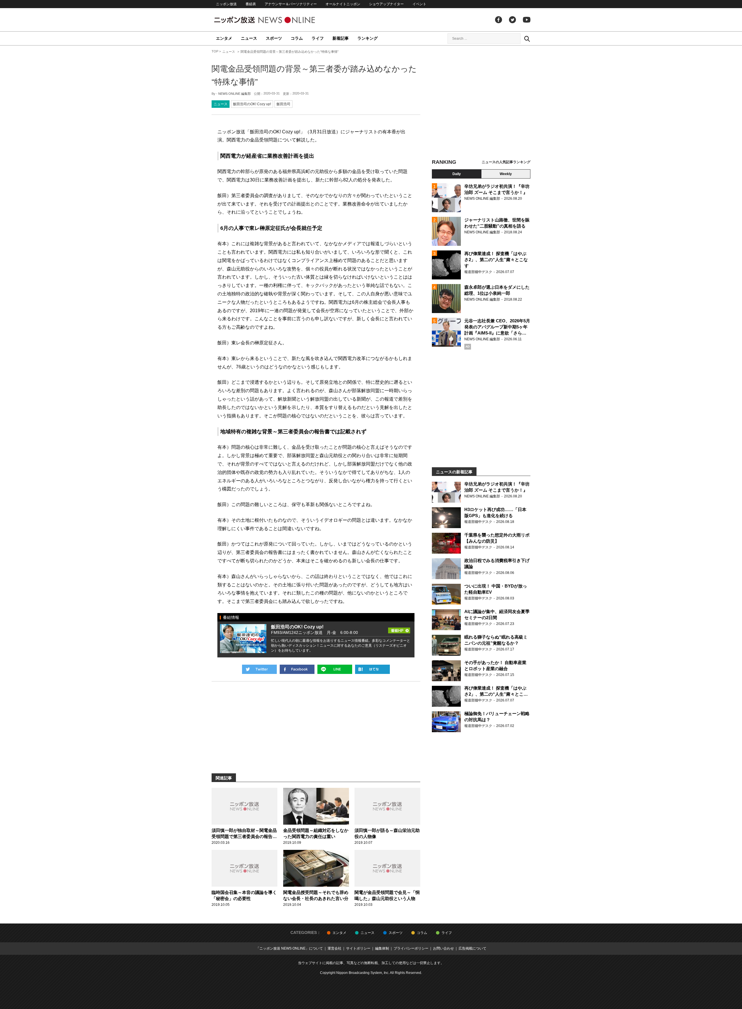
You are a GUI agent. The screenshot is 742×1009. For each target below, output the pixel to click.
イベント (419, 4)
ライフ (318, 38)
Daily (456, 174)
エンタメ (224, 38)
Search (526, 38)
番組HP (399, 628)
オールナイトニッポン (342, 4)
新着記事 (340, 38)
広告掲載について (472, 948)
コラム (297, 38)
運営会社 (334, 948)
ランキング (367, 38)
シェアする (297, 669)
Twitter (512, 19)
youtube (526, 19)
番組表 (250, 4)
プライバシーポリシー (411, 948)
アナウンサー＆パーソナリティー (291, 4)
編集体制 (382, 948)
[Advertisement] (481, 102)
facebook (498, 19)
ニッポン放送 (226, 4)
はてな (372, 669)
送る (334, 669)
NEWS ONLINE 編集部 (234, 93)
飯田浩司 (283, 104)
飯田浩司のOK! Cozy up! (252, 104)
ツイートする (259, 669)
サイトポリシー (358, 948)
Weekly (506, 174)
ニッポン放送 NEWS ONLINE (275, 20)
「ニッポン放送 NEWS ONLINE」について (289, 948)
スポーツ (274, 38)
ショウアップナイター (386, 4)
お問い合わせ (443, 948)
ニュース (249, 38)
